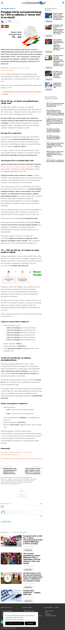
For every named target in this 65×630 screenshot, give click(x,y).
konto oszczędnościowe (24, 477)
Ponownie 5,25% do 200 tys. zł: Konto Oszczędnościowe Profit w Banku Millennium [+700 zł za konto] (32, 540)
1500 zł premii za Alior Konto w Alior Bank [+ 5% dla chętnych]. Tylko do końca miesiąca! (55, 145)
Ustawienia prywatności (14, 623)
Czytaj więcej (28, 550)
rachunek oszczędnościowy (11, 483)
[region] (20, 619)
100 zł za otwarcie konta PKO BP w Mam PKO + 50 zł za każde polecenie (55, 105)
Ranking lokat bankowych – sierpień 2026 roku (31, 592)
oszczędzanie (29, 480)
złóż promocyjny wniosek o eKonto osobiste (18, 166)
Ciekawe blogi (49, 611)
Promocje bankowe (7, 611)
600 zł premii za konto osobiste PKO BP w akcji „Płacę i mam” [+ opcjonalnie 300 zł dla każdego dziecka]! (55, 113)
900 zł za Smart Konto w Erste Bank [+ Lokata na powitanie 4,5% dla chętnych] (58, 16)
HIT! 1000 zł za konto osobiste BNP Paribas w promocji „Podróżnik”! (57, 74)
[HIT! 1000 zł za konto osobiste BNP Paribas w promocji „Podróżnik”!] (48, 73)
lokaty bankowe (7, 480)
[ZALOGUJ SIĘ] (63, 2)
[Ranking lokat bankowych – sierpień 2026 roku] (11, 595)
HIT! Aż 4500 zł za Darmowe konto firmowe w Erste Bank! (55, 160)
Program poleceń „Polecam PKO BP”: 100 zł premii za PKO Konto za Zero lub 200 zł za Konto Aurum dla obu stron (55, 121)
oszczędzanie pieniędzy (9, 482)
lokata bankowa (24, 479)
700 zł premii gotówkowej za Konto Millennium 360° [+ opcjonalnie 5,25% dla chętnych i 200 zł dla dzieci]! (31, 558)
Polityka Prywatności (17, 619)
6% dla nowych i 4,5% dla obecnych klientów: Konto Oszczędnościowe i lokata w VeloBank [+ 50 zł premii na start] (32, 577)
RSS (46, 612)
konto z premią (7, 479)
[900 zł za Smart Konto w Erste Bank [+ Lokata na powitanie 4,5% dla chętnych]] (48, 15)
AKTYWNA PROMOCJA (8, 477)
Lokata (15, 479)
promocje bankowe (25, 482)
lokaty (34, 479)
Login (40, 503)
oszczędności (18, 480)
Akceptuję (30, 623)
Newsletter (48, 614)
